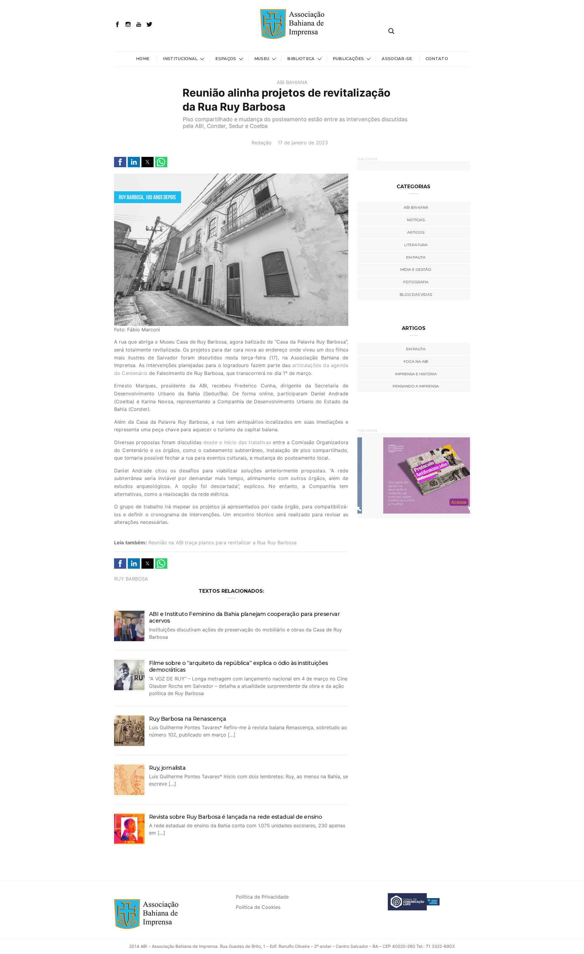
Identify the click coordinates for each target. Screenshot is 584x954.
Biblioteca (301, 58)
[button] (120, 162)
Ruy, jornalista (167, 768)
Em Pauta (416, 349)
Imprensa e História (416, 374)
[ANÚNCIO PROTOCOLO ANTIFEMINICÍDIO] (413, 475)
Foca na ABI (416, 361)
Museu (261, 58)
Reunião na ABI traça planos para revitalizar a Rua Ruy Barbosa (222, 542)
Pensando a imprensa (416, 386)
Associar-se (397, 58)
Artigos (415, 232)
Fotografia (416, 282)
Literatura (416, 244)
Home (142, 58)
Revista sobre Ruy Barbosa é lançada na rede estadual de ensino (235, 817)
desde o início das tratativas (237, 442)
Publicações (348, 58)
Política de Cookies (258, 907)
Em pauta (416, 257)
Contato (437, 58)
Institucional (180, 58)
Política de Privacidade (262, 897)
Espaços (225, 58)
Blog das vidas (416, 294)
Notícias (416, 219)
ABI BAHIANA (292, 82)
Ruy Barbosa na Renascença (187, 719)
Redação (262, 143)
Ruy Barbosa (131, 579)
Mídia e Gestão (415, 269)
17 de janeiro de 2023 (303, 143)
